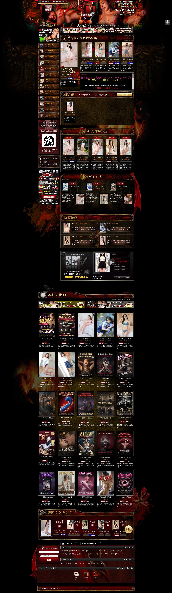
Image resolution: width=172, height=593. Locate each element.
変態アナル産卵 (125, 378)
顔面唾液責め (66, 457)
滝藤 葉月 (103, 531)
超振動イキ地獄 (86, 418)
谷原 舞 (46, 378)
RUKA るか (68, 112)
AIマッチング (46, 339)
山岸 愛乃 (73, 531)
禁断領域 (105, 378)
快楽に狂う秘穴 (125, 457)
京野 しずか (126, 59)
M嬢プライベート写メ (102, 554)
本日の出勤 (65, 551)
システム (83, 551)
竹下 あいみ (122, 186)
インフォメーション (89, 563)
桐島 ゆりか (86, 59)
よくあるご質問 (66, 563)
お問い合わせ (77, 563)
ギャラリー (65, 554)
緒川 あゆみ (99, 59)
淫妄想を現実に (105, 418)
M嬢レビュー (122, 551)
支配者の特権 (105, 457)
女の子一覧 (102, 551)
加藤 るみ (113, 59)
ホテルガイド (89, 554)
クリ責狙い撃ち (47, 456)
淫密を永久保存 (47, 497)
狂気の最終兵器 (125, 417)
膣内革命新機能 (86, 497)
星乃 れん (125, 157)
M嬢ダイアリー (112, 551)
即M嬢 (112, 554)
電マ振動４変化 (86, 457)
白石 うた (66, 378)
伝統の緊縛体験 (105, 497)
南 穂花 (85, 339)
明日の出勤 (74, 551)
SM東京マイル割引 (76, 554)
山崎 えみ (82, 157)
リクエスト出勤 (86, 378)
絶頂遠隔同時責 (66, 417)
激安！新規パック (66, 339)
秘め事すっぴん (66, 497)
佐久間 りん (96, 157)
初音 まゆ (65, 74)
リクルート (101, 563)
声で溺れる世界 (47, 418)
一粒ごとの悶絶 (125, 497)
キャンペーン (92, 551)
